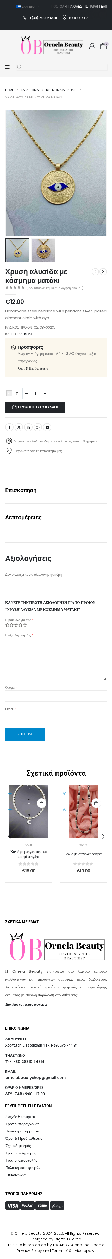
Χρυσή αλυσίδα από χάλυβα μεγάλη (83, 854)
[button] (20, 67)
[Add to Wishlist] (9, 393)
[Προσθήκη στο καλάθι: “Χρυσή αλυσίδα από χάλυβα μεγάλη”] (96, 803)
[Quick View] (28, 793)
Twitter (19, 427)
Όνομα (11, 687)
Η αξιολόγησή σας (19, 635)
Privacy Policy (29, 1250)
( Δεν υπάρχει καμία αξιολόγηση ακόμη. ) (54, 288)
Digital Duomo (67, 1239)
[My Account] (92, 46)
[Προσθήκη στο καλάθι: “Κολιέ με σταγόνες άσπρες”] (41, 803)
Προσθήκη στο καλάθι (38, 407)
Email (47, 427)
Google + (38, 427)
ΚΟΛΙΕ (29, 334)
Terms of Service (67, 1250)
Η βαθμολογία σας (19, 619)
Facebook (9, 427)
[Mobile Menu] (7, 67)
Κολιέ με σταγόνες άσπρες (29, 854)
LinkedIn (28, 427)
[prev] (95, 271)
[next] (103, 271)
